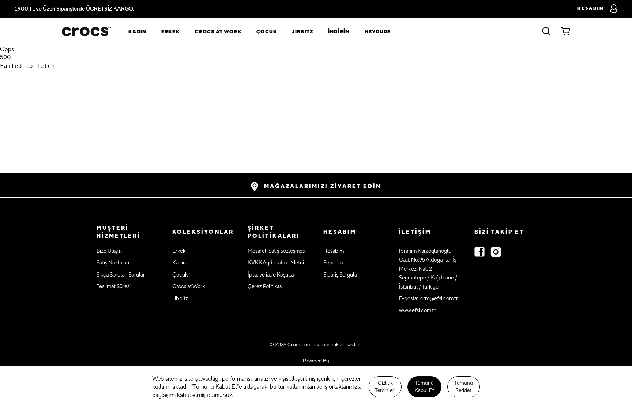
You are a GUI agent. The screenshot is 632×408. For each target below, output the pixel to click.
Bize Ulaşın (109, 251)
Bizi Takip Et (499, 232)
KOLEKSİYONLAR (203, 232)
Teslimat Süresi (114, 286)
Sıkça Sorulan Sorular (121, 274)
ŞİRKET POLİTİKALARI (274, 232)
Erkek (170, 32)
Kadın (137, 32)
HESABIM (339, 232)
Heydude (378, 32)
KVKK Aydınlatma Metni (276, 262)
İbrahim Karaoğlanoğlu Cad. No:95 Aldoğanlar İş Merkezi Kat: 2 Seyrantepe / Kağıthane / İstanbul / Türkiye (428, 269)
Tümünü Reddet (463, 387)
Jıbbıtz (302, 32)
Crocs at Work (218, 32)
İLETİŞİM (415, 232)
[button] (127, 232)
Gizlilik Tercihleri (385, 387)
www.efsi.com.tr (417, 310)
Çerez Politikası (265, 286)
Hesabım (333, 251)
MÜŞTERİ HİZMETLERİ (118, 232)
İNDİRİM (339, 32)
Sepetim (333, 262)
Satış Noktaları (113, 262)
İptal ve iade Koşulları (272, 274)
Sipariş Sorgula (340, 274)
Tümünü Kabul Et (424, 387)
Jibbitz (180, 298)
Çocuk (267, 32)
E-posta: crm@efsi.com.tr (428, 298)
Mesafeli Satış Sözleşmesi (277, 251)
